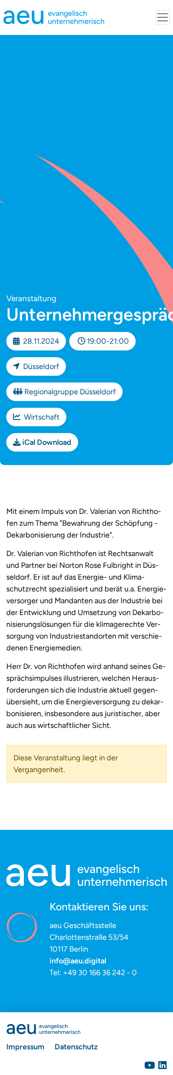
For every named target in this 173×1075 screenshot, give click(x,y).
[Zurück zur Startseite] (43, 1028)
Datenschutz (76, 1046)
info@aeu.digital (78, 960)
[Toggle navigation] (162, 17)
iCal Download (46, 442)
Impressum (25, 1046)
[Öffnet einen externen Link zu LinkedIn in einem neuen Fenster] (162, 1065)
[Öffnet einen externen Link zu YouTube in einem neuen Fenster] (149, 1065)
